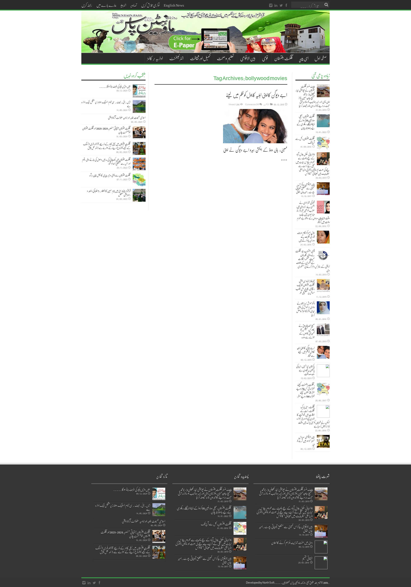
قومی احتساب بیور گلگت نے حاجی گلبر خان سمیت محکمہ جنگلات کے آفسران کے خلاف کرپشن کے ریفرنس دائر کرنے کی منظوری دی (312, 261)
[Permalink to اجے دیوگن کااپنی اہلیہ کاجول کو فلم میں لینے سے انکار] (255, 126)
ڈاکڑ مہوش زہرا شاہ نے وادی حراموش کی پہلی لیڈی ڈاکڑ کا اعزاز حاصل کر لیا (305, 309)
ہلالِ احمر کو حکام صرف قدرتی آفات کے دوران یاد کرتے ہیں (306, 236)
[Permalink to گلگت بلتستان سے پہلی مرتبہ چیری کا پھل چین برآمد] (139, 179)
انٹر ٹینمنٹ (176, 58)
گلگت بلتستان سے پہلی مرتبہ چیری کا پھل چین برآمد (110, 175)
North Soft (268, 582)
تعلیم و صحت (225, 58)
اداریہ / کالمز (155, 58)
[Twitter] (281, 5)
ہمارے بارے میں (106, 5)
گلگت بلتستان (283, 58)
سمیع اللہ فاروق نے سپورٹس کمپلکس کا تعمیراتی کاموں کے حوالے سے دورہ (307, 331)
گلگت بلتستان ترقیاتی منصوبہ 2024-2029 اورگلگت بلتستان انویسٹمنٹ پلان (106, 130)
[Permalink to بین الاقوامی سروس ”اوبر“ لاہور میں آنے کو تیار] (323, 441)
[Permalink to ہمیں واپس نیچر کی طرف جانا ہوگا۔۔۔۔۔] (139, 90)
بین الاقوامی (248, 58)
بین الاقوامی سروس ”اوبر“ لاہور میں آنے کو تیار (306, 440)
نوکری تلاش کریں (150, 5)
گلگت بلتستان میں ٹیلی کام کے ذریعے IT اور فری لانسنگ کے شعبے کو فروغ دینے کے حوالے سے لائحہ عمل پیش (107, 145)
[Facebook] (286, 5)
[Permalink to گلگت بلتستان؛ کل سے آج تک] (323, 143)
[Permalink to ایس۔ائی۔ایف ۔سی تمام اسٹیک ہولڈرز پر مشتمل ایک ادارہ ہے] (139, 106)
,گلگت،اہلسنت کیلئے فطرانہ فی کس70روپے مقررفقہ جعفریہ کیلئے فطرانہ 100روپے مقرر (305, 390)
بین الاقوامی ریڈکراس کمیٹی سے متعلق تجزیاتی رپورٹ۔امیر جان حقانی (305, 188)
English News (174, 5)
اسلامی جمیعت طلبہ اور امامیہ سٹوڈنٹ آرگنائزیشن (127, 117)
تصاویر (133, 5)
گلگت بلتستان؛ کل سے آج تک (305, 140)
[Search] (326, 4)
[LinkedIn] (276, 5)
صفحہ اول (320, 58)
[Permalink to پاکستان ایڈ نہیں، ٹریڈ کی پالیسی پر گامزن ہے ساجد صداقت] (323, 370)
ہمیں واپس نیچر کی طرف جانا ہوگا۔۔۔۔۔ (115, 86)
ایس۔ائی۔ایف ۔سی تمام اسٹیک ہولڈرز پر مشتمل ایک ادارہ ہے (106, 104)
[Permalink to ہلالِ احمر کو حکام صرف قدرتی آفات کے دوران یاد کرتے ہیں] (323, 237)
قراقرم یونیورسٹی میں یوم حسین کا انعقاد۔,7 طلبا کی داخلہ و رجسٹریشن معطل (109, 192)
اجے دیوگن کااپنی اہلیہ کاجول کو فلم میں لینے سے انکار (306, 351)
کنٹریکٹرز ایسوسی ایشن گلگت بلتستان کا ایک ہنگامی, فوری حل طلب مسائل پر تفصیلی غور (305, 287)
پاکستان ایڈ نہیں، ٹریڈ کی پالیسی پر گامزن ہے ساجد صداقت (305, 370)
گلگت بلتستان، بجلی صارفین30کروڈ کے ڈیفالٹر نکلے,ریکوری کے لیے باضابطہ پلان (306, 122)
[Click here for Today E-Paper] (205, 47)
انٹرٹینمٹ (266, 104)
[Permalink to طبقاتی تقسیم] (321, 562)
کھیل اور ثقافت (200, 58)
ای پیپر (303, 58)
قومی (265, 58)
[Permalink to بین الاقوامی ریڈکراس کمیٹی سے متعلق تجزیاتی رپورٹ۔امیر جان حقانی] (323, 188)
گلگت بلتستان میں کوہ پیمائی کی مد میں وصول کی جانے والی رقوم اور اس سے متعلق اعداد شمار (106, 161)
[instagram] (271, 5)
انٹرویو (123, 5)
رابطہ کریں (86, 5)
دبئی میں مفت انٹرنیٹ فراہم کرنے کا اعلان (292, 542)
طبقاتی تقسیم (307, 558)
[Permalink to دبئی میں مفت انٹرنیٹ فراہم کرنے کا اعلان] (321, 547)
